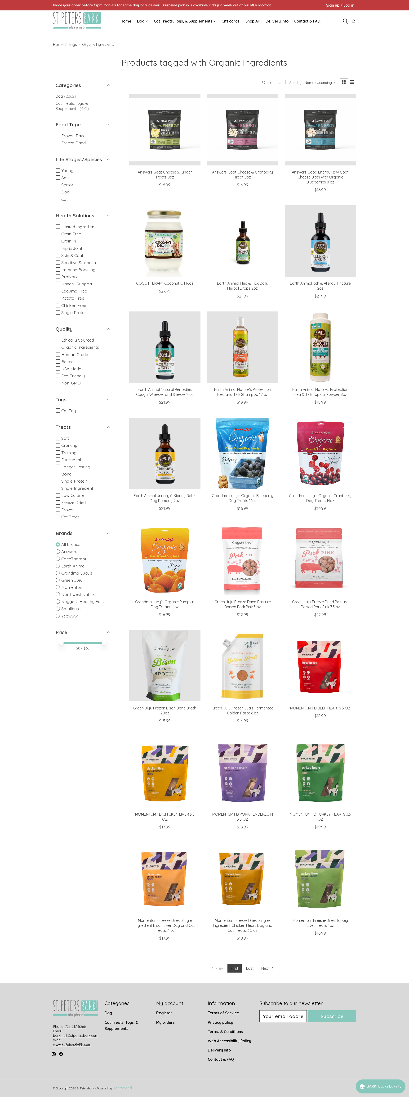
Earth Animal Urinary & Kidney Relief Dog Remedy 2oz (165, 498)
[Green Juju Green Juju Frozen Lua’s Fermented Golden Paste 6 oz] (242, 665)
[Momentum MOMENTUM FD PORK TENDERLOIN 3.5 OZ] (242, 772)
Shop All (252, 21)
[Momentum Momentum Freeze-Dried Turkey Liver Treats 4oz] (320, 878)
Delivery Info (277, 21)
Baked (67, 361)
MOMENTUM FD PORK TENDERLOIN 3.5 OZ (242, 817)
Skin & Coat (72, 255)
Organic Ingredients (80, 347)
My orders (165, 1022)
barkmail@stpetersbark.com (75, 1035)
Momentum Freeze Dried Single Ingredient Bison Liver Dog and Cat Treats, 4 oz (165, 925)
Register (164, 1012)
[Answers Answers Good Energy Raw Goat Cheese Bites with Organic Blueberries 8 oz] (320, 129)
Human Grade (74, 354)
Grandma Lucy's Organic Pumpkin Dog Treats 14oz (164, 604)
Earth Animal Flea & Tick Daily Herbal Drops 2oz (242, 286)
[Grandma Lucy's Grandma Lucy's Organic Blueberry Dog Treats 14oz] (242, 453)
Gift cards (231, 21)
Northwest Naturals (79, 594)
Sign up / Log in (340, 5)
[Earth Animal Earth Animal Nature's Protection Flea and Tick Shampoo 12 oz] (242, 347)
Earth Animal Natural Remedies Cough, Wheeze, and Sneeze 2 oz (165, 392)
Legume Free (74, 290)
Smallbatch (72, 608)
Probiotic (69, 276)
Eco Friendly (73, 375)
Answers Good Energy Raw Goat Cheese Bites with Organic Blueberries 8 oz (320, 177)
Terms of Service (223, 1012)
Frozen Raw (72, 135)
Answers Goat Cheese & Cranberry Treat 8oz (242, 174)
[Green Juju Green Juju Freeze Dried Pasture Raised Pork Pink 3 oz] (242, 559)
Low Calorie (72, 495)
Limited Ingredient (78, 226)
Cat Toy (68, 410)
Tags (73, 44)
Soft (65, 438)
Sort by (295, 82)
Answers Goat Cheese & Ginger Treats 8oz (165, 174)
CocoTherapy (74, 558)
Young (67, 170)
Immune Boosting (78, 269)
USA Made (71, 368)
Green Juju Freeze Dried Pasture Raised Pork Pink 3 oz (242, 604)
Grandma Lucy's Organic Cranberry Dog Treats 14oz (320, 498)
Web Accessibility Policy (229, 1040)
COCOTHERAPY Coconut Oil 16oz (164, 283)
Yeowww (69, 615)
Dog (59, 96)
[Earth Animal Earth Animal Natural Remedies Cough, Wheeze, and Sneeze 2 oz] (164, 347)
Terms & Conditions (225, 1031)
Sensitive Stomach (78, 262)
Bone (66, 473)
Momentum (72, 587)
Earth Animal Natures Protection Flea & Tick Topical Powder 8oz (320, 392)
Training (68, 452)
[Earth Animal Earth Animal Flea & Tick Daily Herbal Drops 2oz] (242, 241)
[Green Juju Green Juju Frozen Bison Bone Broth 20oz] (164, 665)
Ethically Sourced (77, 340)
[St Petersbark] (77, 21)
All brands (70, 544)
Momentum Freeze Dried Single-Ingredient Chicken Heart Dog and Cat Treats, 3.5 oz (242, 925)
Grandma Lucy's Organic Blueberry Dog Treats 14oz (242, 498)
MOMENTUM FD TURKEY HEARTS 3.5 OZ (320, 817)
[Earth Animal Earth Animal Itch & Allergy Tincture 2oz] (320, 241)
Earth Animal (73, 565)
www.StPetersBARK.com (72, 1044)
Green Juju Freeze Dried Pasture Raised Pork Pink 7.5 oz (320, 604)
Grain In (68, 240)
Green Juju (71, 580)
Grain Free (71, 233)
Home (125, 21)
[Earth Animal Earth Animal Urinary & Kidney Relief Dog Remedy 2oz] (164, 453)
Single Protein (74, 312)
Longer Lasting (75, 466)
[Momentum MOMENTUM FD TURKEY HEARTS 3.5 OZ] (320, 772)
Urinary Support (76, 283)
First (234, 968)
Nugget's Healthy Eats (82, 601)
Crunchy (69, 445)
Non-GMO (71, 382)
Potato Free (72, 298)
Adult (66, 177)
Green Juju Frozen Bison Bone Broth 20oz (164, 710)
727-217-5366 (75, 1026)
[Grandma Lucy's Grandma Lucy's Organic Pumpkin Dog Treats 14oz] (164, 559)
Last (250, 968)
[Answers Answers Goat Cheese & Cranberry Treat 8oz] (242, 129)
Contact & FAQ (307, 21)
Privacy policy (220, 1022)
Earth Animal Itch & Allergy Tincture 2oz (320, 286)
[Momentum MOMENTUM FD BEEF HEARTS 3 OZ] (320, 665)
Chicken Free (73, 305)
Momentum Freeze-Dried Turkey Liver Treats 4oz (320, 923)
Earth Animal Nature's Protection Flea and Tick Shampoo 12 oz (242, 392)
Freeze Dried (73, 142)
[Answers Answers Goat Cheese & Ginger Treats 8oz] (164, 129)
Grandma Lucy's (76, 573)
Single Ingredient (77, 488)
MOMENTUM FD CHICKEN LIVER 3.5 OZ (165, 817)
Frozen (68, 509)
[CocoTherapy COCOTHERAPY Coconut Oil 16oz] (164, 241)
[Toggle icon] (345, 21)
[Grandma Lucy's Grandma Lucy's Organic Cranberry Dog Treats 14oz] (320, 453)
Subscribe (332, 1016)
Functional (71, 459)
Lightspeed (122, 1088)
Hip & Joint (71, 248)
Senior (67, 184)
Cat (64, 199)
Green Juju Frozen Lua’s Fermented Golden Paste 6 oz (243, 710)
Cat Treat (70, 516)
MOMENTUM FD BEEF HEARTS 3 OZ (320, 708)
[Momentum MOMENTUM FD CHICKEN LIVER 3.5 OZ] (164, 772)
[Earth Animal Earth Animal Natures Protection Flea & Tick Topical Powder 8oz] (320, 347)
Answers (69, 551)
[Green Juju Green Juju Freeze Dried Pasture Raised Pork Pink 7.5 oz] (320, 559)
